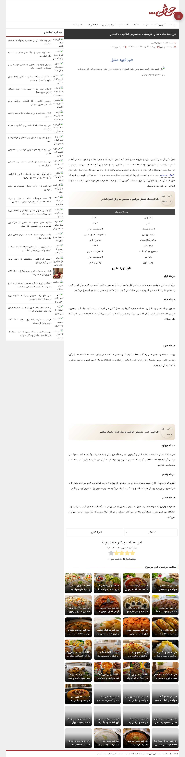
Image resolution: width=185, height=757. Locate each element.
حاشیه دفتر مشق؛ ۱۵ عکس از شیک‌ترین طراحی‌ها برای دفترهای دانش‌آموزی (29, 224)
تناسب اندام (124, 24)
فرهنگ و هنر (92, 24)
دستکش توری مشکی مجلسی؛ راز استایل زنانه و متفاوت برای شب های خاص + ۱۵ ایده (29, 285)
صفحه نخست (168, 43)
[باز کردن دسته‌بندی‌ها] (178, 16)
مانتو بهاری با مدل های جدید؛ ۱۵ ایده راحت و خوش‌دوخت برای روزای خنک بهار (29, 248)
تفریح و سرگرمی (108, 24)
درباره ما (173, 24)
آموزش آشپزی (156, 43)
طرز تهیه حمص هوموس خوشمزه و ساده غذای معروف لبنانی (129, 432)
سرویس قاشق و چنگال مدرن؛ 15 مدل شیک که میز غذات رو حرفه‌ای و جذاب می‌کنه (29, 333)
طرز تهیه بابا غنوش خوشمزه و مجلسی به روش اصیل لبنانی (130, 199)
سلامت (136, 24)
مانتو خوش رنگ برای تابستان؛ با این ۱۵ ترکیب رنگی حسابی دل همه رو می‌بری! (29, 175)
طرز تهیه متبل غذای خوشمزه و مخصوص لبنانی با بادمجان (143, 34)
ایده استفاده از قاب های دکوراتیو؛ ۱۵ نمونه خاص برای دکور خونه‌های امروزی (29, 309)
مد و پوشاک (78, 24)
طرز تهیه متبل (122, 60)
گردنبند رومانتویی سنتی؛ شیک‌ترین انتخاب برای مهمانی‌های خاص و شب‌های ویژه (29, 212)
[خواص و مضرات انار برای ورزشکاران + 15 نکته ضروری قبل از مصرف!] (58, 278)
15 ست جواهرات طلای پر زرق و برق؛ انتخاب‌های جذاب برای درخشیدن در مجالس (29, 200)
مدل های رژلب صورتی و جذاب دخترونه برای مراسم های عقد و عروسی (29, 297)
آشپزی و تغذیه (159, 24)
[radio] (132, 553)
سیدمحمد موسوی (166, 47)
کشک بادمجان (167, 175)
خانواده (146, 24)
